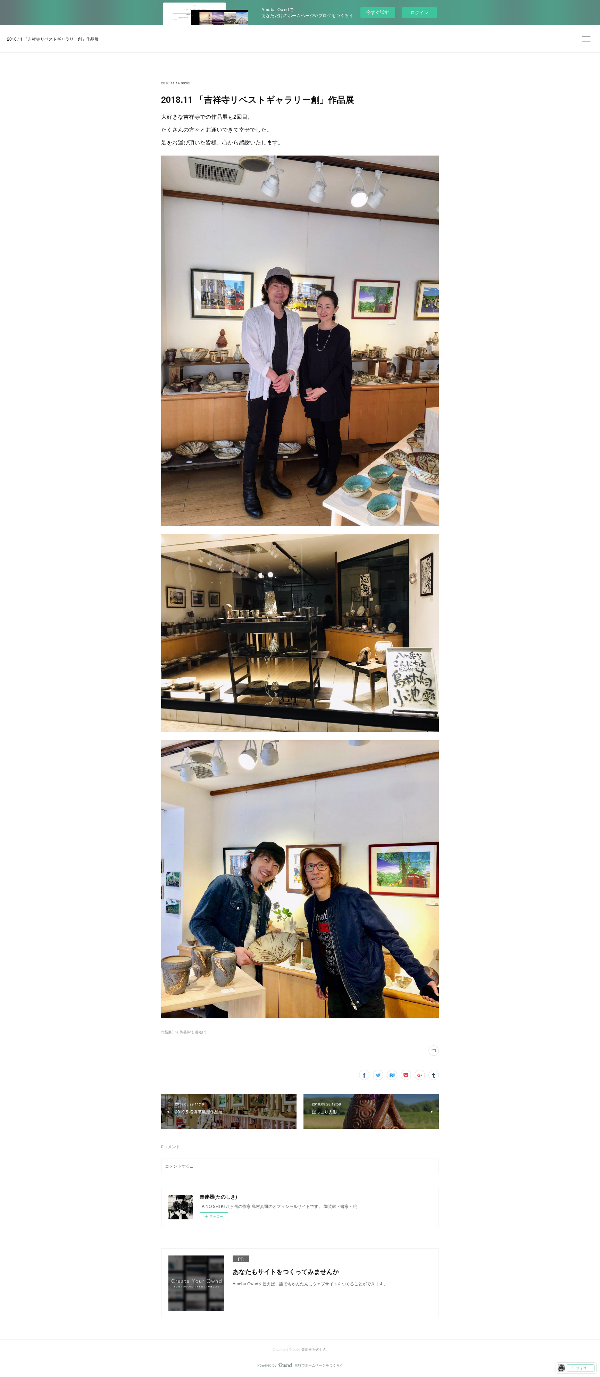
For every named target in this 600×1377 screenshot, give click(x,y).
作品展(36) (169, 1031)
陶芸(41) (186, 1031)
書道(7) (200, 1031)
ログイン (419, 12)
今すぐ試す (377, 12)
